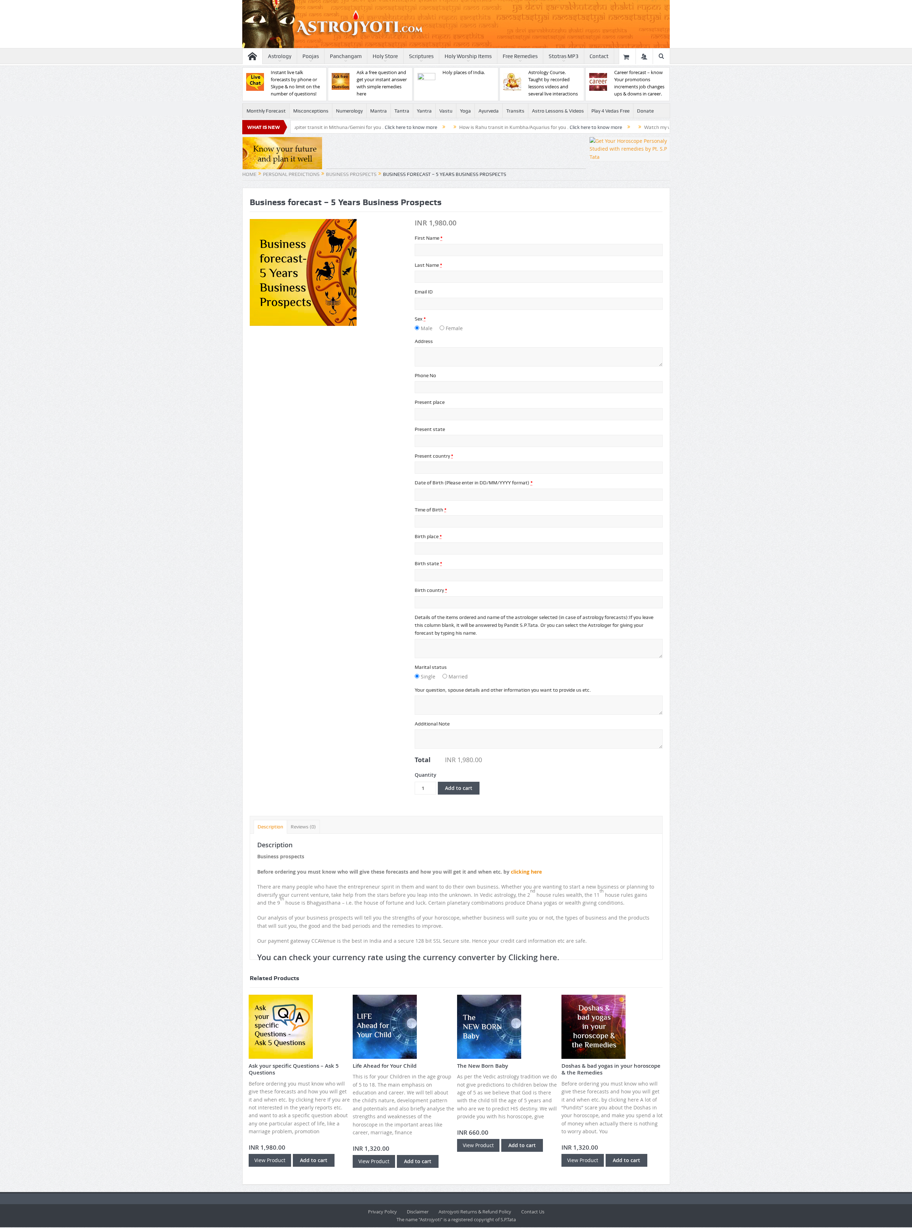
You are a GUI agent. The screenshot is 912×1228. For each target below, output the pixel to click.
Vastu (445, 111)
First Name (428, 238)
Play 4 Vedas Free (610, 111)
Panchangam (346, 56)
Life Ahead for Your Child (384, 1066)
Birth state (428, 563)
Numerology (349, 111)
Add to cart (458, 788)
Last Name (428, 265)
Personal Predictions (291, 174)
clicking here (526, 871)
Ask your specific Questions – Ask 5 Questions (294, 1069)
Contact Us (532, 1211)
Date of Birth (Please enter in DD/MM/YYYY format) (474, 482)
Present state (430, 429)
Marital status (431, 667)
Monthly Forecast (266, 111)
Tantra (401, 111)
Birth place (428, 536)
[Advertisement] (456, 153)
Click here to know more (344, 127)
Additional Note (432, 724)
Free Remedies (520, 56)
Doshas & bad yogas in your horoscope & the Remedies (610, 1069)
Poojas (310, 56)
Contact (599, 56)
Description (270, 826)
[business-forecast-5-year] (303, 272)
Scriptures (421, 56)
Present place (430, 402)
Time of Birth (430, 509)
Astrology (279, 56)
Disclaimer (418, 1211)
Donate (645, 111)
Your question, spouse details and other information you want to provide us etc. (503, 690)
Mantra (378, 111)
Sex (420, 319)
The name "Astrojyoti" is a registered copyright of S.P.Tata (456, 1219)
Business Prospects (351, 174)
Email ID (424, 292)
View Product (269, 1160)
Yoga (465, 111)
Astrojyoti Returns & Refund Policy (475, 1211)
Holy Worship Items (468, 56)
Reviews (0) (303, 826)
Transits (515, 111)
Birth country (431, 590)
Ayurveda (488, 111)
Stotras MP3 (564, 56)
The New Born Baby (482, 1066)
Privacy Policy (382, 1211)
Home (249, 174)
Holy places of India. (463, 72)
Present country (434, 456)
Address (424, 341)
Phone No (425, 375)
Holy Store (385, 56)
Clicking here (532, 957)
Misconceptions (310, 111)
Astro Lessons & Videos (558, 111)
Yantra (424, 111)
